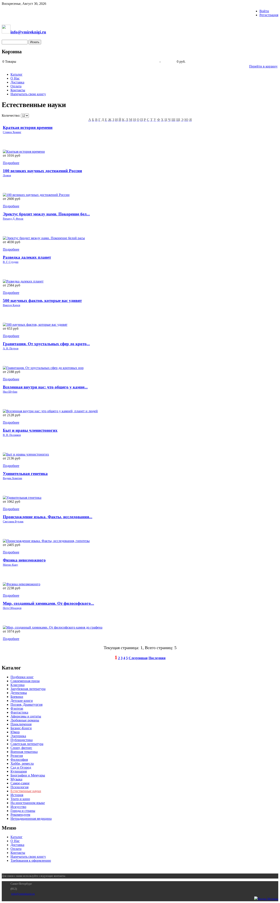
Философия (19, 759)
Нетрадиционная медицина (31, 818)
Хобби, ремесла (22, 763)
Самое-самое (20, 783)
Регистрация (268, 15)
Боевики (16, 696)
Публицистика (21, 740)
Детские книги (21, 700)
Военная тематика (24, 752)
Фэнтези (16, 708)
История (16, 795)
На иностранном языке (27, 803)
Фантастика (19, 712)
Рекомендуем (20, 814)
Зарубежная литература (28, 689)
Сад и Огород (20, 767)
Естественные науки (25, 791)
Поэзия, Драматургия (26, 704)
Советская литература (26, 744)
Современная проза (25, 681)
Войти (264, 11)
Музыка (16, 779)
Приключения (21, 724)
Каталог (16, 74)
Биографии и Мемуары (27, 775)
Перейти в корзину (263, 66)
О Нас (15, 78)
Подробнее (11, 163)
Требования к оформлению (30, 860)
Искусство (18, 807)
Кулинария (18, 771)
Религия (16, 755)
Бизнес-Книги (21, 728)
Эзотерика (18, 736)
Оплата (15, 86)
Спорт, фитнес (21, 748)
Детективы (18, 693)
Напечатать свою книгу (28, 94)
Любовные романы (24, 720)
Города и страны (22, 811)
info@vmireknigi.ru (23, 893)
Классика (17, 685)
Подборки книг (22, 677)
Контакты (17, 90)
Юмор (15, 732)
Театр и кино (20, 799)
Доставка (17, 82)
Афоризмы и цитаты (25, 716)
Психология (19, 787)
